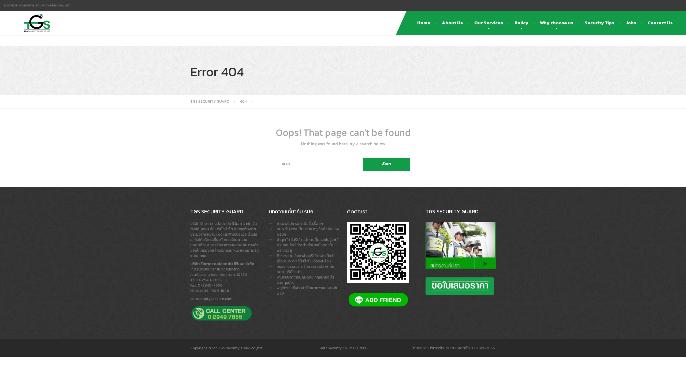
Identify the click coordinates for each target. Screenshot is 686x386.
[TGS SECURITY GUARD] (37, 17)
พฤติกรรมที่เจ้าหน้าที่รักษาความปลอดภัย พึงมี (307, 290)
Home (423, 22)
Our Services (488, 22)
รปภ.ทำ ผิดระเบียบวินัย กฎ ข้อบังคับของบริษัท (308, 231)
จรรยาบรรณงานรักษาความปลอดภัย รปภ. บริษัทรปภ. (305, 269)
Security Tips (599, 22)
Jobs (631, 22)
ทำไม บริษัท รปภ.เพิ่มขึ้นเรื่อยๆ (300, 224)
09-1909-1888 (216, 291)
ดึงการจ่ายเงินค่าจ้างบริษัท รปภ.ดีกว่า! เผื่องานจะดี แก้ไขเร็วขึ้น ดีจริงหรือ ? (306, 258)
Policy (521, 22)
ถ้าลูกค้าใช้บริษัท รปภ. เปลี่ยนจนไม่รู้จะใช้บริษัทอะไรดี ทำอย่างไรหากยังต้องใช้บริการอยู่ (307, 245)
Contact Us (660, 22)
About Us (452, 22)
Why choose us (556, 22)
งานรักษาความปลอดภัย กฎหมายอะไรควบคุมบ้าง (305, 279)
